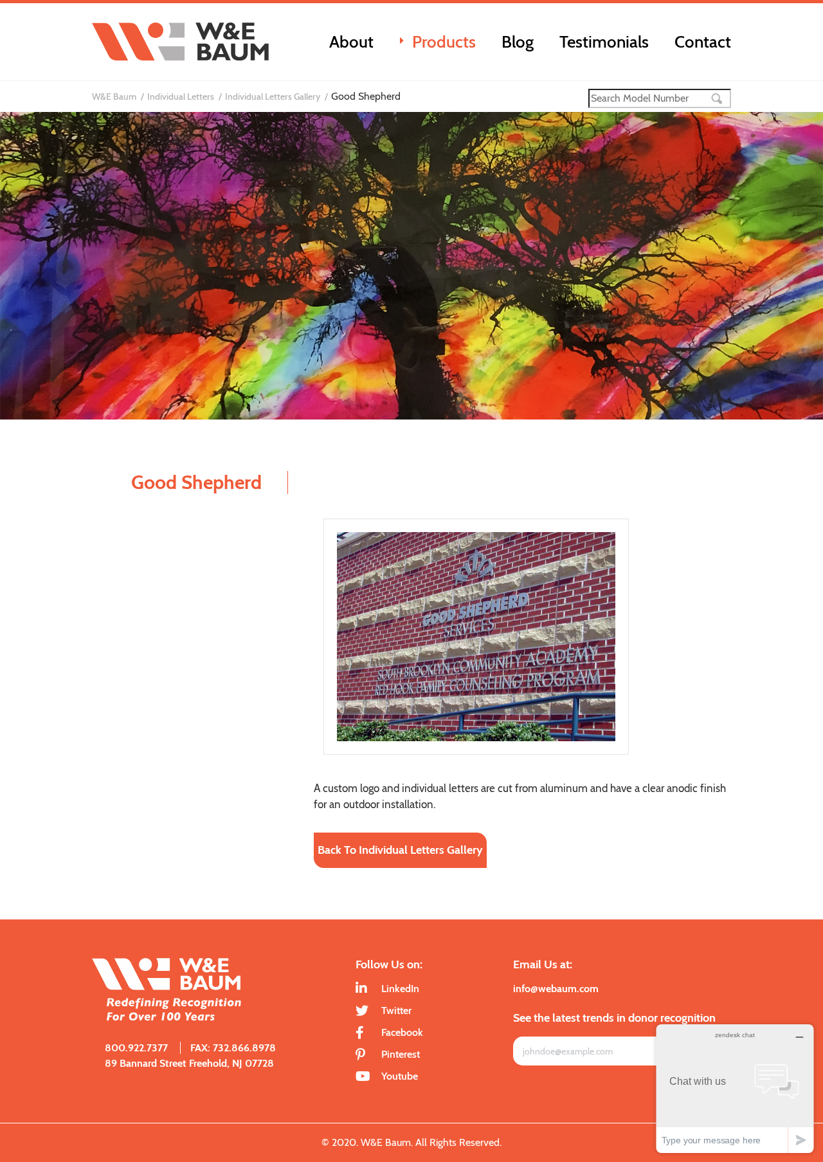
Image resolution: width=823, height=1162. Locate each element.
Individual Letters (180, 96)
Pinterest (400, 1054)
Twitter (396, 1010)
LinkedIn (400, 988)
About (351, 42)
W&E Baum (114, 96)
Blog (518, 42)
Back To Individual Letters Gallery (400, 850)
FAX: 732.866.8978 (233, 1048)
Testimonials (604, 42)
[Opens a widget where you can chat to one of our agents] (734, 1088)
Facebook (402, 1032)
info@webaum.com (556, 988)
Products (444, 42)
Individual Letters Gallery (272, 96)
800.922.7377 (136, 1048)
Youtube (399, 1076)
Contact (702, 42)
